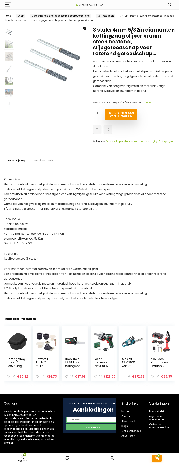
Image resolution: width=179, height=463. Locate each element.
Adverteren (128, 436)
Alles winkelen (129, 421)
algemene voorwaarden (157, 418)
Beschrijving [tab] (16, 160)
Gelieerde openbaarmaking (159, 426)
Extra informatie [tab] (43, 160)
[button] (84, 28)
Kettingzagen (106, 15)
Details (148, 102)
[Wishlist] (67, 458)
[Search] (170, 4)
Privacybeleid (157, 411)
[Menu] (8, 4)
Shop (21, 15)
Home (7, 15)
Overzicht (127, 416)
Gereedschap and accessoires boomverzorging (61, 15)
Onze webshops (131, 431)
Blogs (124, 426)
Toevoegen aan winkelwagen (121, 114)
